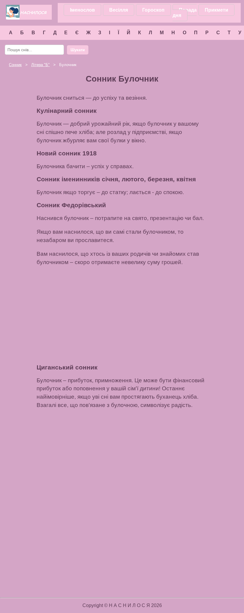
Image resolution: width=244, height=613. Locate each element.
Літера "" (40, 65)
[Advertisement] (122, 315)
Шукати (78, 50)
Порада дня (185, 12)
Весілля (118, 10)
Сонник (15, 65)
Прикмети (216, 10)
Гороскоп (153, 10)
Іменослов (82, 10)
